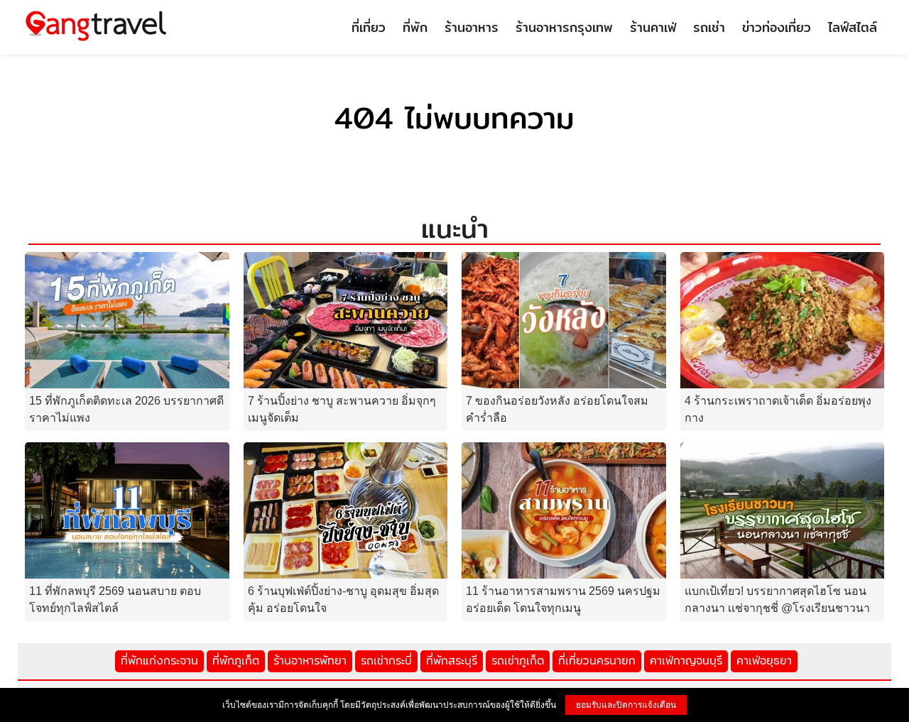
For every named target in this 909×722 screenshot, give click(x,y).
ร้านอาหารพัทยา (310, 660)
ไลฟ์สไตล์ (852, 27)
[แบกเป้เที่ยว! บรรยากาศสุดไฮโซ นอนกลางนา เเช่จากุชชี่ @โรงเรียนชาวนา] (782, 509)
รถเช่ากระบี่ (386, 660)
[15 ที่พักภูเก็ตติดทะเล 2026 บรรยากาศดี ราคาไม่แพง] (127, 319)
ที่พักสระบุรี (451, 660)
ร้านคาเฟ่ (653, 27)
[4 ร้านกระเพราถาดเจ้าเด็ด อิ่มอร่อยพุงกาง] (782, 319)
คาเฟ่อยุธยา (764, 660)
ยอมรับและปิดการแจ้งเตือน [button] (626, 705)
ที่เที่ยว (369, 27)
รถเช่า (709, 27)
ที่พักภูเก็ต (235, 660)
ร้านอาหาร (472, 27)
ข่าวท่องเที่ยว (776, 27)
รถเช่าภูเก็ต (517, 660)
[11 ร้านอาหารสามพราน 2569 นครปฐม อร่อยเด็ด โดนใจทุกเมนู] (564, 509)
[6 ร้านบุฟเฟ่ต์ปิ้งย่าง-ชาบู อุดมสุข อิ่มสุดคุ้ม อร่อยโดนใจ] (346, 509)
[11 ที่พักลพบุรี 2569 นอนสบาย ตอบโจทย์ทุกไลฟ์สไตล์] (127, 509)
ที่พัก (415, 27)
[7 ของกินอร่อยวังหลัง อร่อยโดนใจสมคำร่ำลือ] (564, 319)
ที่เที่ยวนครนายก (597, 660)
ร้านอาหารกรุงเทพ (564, 27)
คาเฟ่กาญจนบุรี (686, 660)
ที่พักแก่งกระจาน (159, 660)
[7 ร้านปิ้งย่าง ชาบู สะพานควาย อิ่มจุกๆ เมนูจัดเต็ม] (346, 319)
